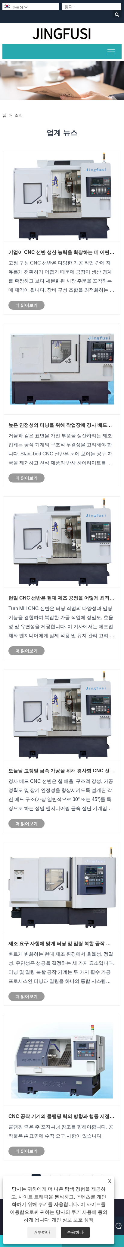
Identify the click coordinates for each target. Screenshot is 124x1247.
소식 (18, 115)
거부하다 (41, 1232)
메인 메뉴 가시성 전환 (111, 51)
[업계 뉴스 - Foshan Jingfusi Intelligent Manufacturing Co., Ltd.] (62, 33)
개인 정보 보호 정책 (72, 1219)
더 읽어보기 (26, 305)
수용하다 (75, 1232)
